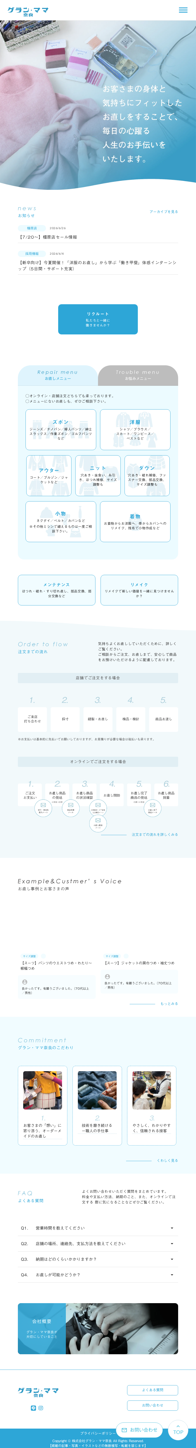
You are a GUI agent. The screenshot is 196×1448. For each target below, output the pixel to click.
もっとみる (169, 1004)
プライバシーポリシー (98, 1433)
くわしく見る (167, 1160)
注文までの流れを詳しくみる (155, 834)
